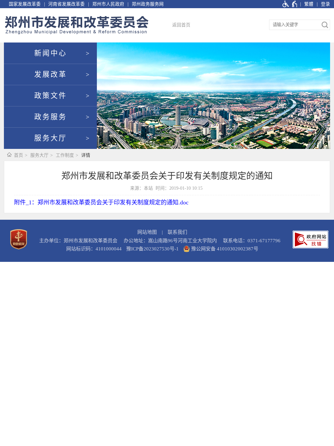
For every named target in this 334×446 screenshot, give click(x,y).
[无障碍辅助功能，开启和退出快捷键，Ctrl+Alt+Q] (290, 4)
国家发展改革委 (25, 4)
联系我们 (177, 232)
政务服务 (50, 117)
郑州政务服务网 (148, 4)
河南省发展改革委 (66, 4)
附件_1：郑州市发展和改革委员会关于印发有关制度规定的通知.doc (101, 202)
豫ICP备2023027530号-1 (152, 248)
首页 (18, 155)
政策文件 (50, 96)
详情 (85, 155)
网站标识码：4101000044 (94, 248)
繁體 (308, 4)
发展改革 (50, 74)
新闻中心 (50, 53)
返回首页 (181, 25)
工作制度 (65, 155)
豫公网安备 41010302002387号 (224, 248)
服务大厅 (50, 138)
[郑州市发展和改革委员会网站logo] (76, 25)
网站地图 (147, 232)
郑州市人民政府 (108, 4)
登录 (325, 4)
